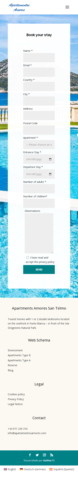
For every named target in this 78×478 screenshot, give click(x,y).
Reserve (12, 365)
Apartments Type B (19, 355)
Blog (10, 370)
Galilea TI (48, 460)
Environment (15, 350)
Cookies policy (16, 394)
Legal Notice (15, 404)
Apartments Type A (19, 360)
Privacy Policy (16, 399)
